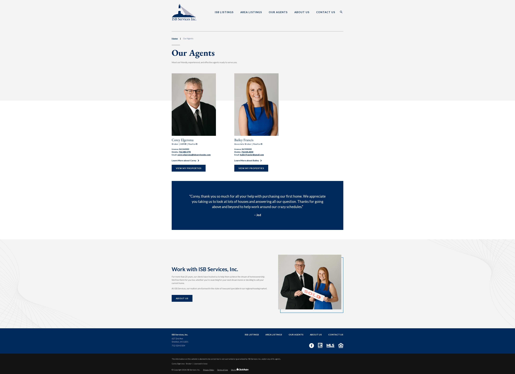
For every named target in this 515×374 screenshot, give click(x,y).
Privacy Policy (208, 370)
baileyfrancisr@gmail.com (252, 155)
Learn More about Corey (184, 160)
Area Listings (251, 12)
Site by (234, 370)
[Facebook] (311, 345)
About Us (302, 12)
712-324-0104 (178, 345)
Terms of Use (222, 370)
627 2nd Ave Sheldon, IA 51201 (180, 340)
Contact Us (325, 12)
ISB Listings (224, 12)
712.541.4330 (247, 152)
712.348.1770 (185, 152)
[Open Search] (341, 12)
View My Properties (188, 168)
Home (175, 38)
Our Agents (278, 12)
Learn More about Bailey (246, 160)
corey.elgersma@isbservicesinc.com (194, 155)
